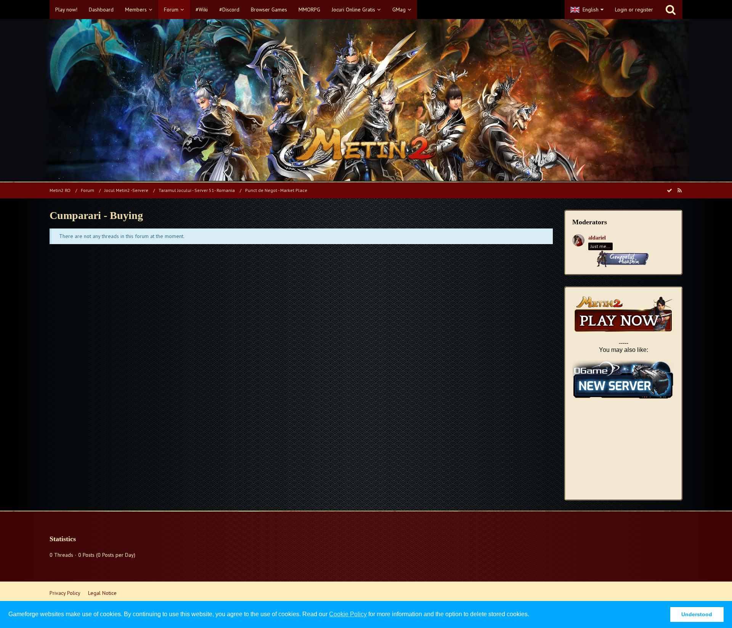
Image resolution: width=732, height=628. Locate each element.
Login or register (634, 9)
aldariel (597, 238)
